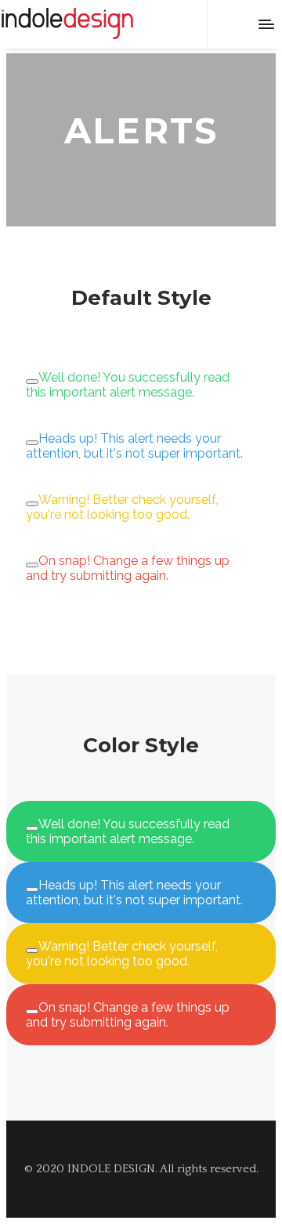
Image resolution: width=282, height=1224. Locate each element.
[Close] (32, 381)
